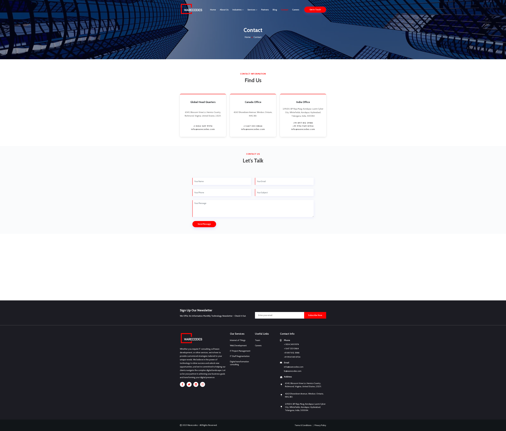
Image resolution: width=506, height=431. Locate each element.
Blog (275, 9)
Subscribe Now (315, 315)
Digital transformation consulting (239, 363)
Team (257, 340)
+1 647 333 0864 (253, 126)
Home (213, 9)
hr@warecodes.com (292, 371)
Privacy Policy (320, 425)
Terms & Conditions (303, 425)
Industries (237, 9)
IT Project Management (240, 351)
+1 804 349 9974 (203, 126)
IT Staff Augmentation (240, 356)
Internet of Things (237, 340)
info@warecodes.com (203, 129)
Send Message (204, 224)
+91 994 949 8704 (303, 126)
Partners (265, 9)
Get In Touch (315, 9)
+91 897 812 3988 (303, 123)
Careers (295, 9)
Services (251, 9)
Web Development (238, 345)
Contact (284, 9)
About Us (224, 9)
